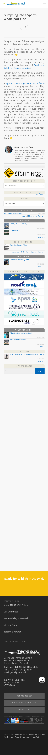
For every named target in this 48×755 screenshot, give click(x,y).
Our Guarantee (11, 611)
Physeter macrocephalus (32, 83)
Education (24, 221)
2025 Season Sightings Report (14, 213)
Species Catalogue (24, 242)
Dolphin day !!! (15, 230)
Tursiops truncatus (21, 68)
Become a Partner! (13, 631)
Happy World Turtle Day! (18, 224)
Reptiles (33, 252)
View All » (41, 237)
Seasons (24, 216)
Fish (27, 252)
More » (42, 346)
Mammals (15, 252)
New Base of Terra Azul (18, 340)
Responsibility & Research (16, 618)
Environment (24, 257)
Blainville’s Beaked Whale (18, 245)
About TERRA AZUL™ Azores (17, 605)
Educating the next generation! (20, 333)
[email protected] (18, 672)
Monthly (31, 216)
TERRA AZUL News (24, 330)
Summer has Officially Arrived (20, 260)
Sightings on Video (24, 192)
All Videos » (40, 194)
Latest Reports (24, 210)
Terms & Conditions (22, 737)
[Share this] (6, 34)
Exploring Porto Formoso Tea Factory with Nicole (27, 354)
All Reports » (40, 216)
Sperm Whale (13, 83)
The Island (24, 351)
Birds (22, 252)
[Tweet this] (11, 34)
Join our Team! (10, 625)
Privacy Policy (35, 737)
